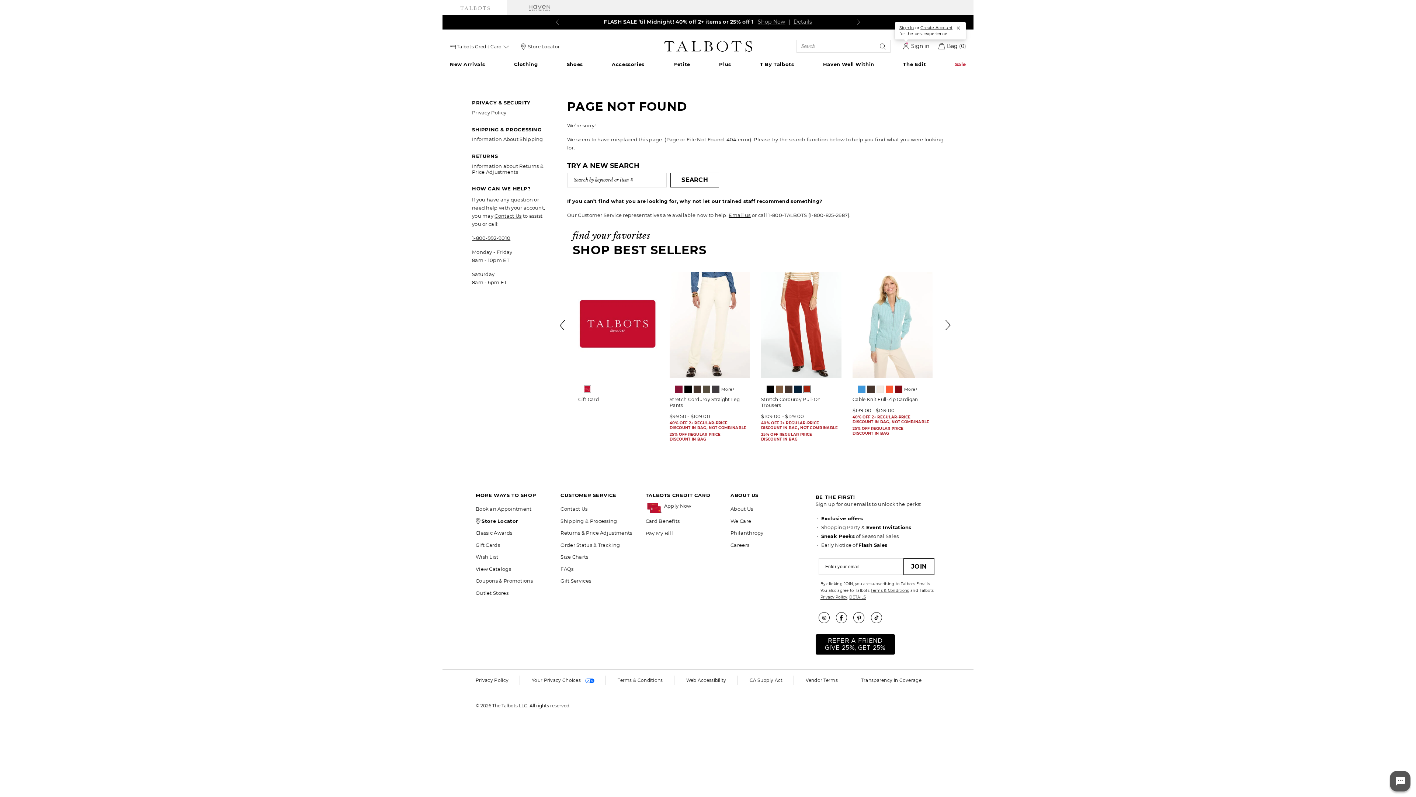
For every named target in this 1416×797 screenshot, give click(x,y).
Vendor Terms (822, 680)
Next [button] (948, 325)
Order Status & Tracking (590, 545)
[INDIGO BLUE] (798, 389)
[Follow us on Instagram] (827, 617)
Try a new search (603, 166)
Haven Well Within (848, 64)
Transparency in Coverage (891, 680)
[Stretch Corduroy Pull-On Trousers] (801, 325)
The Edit (914, 64)
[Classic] (587, 389)
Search (694, 179)
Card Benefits (663, 521)
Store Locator (544, 46)
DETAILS (857, 597)
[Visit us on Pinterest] (861, 617)
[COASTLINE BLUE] (861, 389)
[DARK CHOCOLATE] (697, 389)
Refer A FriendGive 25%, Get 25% (855, 644)
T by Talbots (777, 64)
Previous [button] (563, 325)
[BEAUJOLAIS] (679, 389)
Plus (725, 64)
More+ (728, 389)
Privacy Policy (489, 112)
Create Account (936, 27)
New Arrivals (467, 64)
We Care (740, 521)
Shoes (575, 64)
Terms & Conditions (890, 590)
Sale (960, 64)
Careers (739, 545)
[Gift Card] (618, 325)
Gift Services (575, 581)
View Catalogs (493, 569)
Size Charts (574, 557)
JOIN (919, 566)
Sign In (906, 27)
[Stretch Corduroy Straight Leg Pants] (710, 325)
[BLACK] (688, 389)
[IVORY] (880, 389)
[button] (693, 506)
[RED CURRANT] (807, 389)
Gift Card (588, 399)
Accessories (628, 64)
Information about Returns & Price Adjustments (508, 169)
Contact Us (507, 216)
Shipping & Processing (588, 521)
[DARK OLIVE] (706, 389)
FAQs (566, 569)
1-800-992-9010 (491, 238)
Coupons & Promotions (504, 581)
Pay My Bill (659, 533)
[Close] (958, 28)
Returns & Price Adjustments (596, 533)
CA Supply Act (766, 680)
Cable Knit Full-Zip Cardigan (885, 399)
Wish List (487, 557)
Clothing (526, 64)
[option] (618, 339)
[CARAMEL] (779, 389)
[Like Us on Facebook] (844, 617)
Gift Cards (488, 545)
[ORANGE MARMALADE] (889, 389)
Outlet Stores (492, 593)
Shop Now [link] (771, 21)
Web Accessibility (706, 680)
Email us (739, 215)
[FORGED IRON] (715, 389)
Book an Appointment (504, 509)
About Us (741, 509)
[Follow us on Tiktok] (879, 617)
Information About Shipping (507, 139)
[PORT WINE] (898, 389)
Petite (681, 64)
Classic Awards (494, 533)
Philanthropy (747, 533)
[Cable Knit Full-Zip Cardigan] (893, 325)
